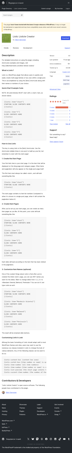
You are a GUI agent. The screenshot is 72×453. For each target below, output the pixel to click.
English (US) (66, 72)
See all (68, 124)
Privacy (4, 414)
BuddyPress (7, 431)
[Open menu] (69, 3)
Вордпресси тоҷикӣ (13, 439)
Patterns (22, 414)
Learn (39, 404)
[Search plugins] (22, 15)
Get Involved (58, 404)
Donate (58, 411)
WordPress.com (8, 421)
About (4, 404)
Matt (4, 424)
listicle (67, 76)
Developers (41, 411)
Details (6, 48)
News (4, 408)
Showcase (23, 404)
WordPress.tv (42, 414)
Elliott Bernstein (20, 40)
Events (56, 408)
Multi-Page (66, 80)
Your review (54, 124)
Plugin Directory (7, 8)
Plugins (21, 411)
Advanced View (55, 89)
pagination (66, 84)
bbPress (5, 427)
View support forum (56, 142)
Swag (57, 414)
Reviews (16, 48)
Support (67, 48)
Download (65, 38)
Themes (22, 408)
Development (27, 48)
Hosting (4, 411)
